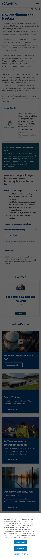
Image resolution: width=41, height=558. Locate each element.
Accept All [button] (21, 542)
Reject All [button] (20, 548)
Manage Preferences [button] (22, 554)
